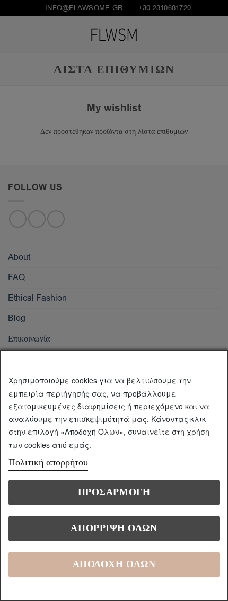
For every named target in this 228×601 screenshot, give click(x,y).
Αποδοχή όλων (114, 564)
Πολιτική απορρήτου (48, 462)
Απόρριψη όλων (114, 528)
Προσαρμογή (114, 492)
